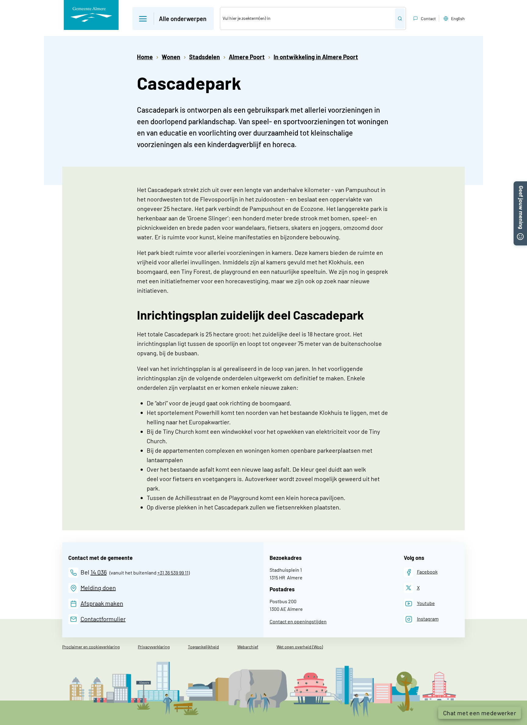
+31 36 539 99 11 (172, 572)
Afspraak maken (102, 603)
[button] (173, 18)
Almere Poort (247, 56)
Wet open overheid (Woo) (300, 646)
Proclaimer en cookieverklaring (91, 646)
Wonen (171, 56)
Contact (428, 18)
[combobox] (307, 18)
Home (145, 56)
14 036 (99, 572)
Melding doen (98, 587)
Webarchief (247, 646)
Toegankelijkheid (203, 646)
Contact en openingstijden (298, 621)
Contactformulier (103, 618)
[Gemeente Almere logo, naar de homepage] (91, 15)
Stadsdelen (204, 56)
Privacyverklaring (154, 646)
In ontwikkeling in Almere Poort (316, 56)
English (458, 18)
